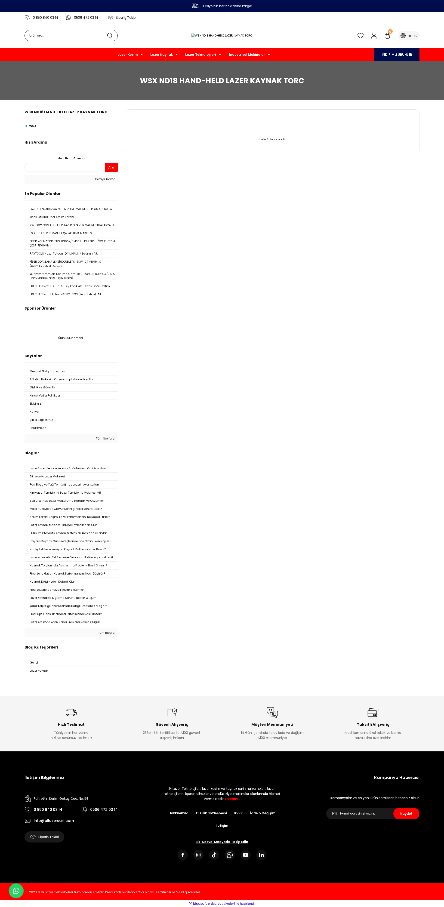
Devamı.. (232, 798)
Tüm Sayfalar (105, 438)
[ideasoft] (197, 903)
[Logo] (222, 36)
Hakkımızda (178, 813)
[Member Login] (374, 36)
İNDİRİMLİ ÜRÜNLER (397, 54)
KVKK (238, 813)
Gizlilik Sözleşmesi (211, 813)
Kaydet (406, 813)
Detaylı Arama (105, 179)
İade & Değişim (262, 813)
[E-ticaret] (221, 903)
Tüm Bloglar (106, 633)
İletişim (222, 825)
